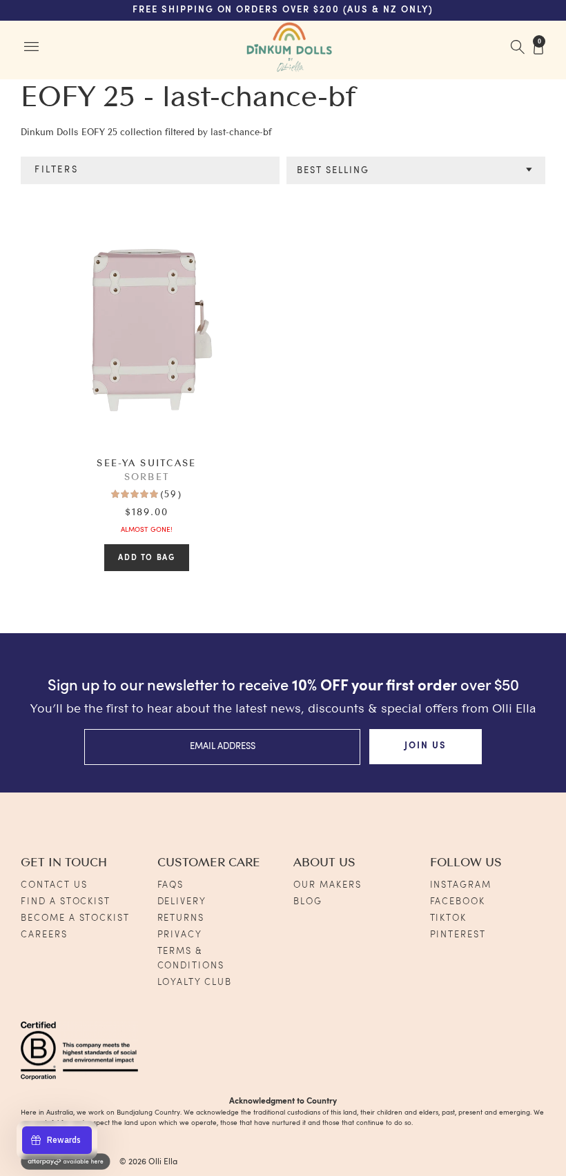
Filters (56, 170)
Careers (44, 934)
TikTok (448, 918)
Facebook (458, 901)
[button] (415, 171)
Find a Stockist (65, 901)
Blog (307, 901)
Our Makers (327, 885)
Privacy (180, 934)
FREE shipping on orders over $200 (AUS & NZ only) (283, 10)
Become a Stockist (75, 918)
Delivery (182, 901)
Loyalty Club (194, 982)
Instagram (461, 885)
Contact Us (54, 885)
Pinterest (458, 934)
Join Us (425, 745)
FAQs (170, 885)
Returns (181, 918)
